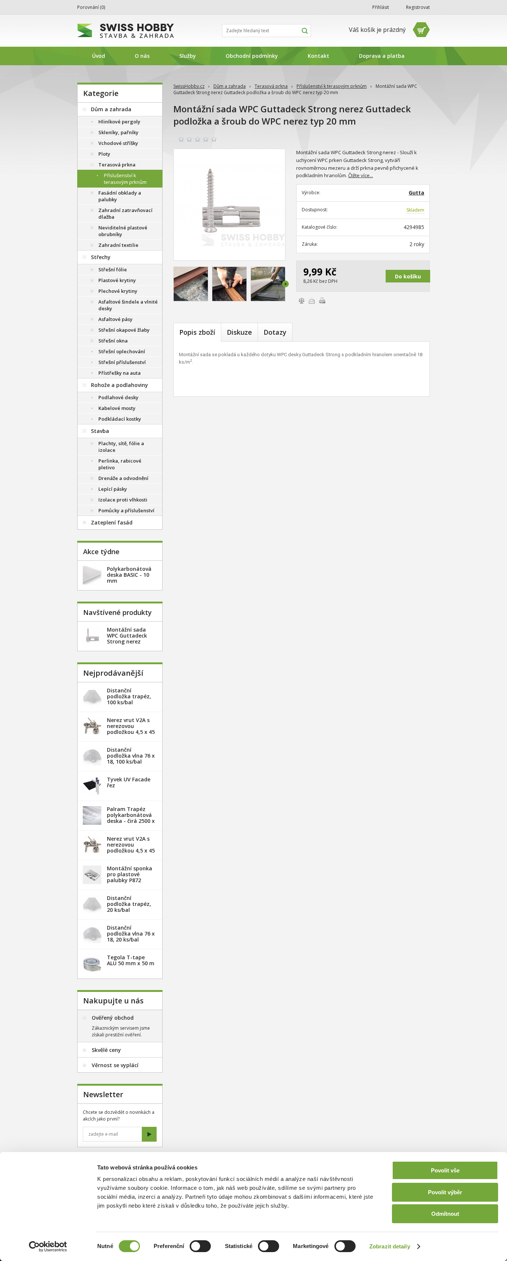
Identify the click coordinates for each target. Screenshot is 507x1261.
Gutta (416, 192)
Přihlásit (380, 7)
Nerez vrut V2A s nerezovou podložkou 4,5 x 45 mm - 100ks (131, 847)
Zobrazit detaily (389, 1246)
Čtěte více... (360, 175)
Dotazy (275, 332)
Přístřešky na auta (119, 373)
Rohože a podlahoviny (119, 384)
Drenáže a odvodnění (123, 478)
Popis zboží (197, 332)
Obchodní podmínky (252, 55)
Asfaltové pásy (115, 319)
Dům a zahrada (229, 86)
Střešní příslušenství (122, 362)
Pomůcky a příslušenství (126, 510)
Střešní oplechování (121, 351)
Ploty (104, 153)
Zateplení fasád (112, 522)
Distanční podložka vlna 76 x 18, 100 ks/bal (131, 755)
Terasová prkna (271, 86)
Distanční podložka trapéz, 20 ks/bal (129, 903)
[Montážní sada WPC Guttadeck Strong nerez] (229, 204)
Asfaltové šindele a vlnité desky (128, 305)
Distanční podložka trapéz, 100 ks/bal (129, 696)
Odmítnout (445, 1214)
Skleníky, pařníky (118, 132)
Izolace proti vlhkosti (122, 499)
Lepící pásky (112, 489)
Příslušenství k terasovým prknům (332, 86)
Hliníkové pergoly (119, 121)
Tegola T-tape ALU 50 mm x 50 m (130, 960)
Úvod (98, 55)
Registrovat (418, 7)
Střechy (101, 257)
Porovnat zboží (301, 300)
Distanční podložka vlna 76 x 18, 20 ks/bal (131, 933)
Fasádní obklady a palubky (119, 196)
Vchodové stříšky (118, 143)
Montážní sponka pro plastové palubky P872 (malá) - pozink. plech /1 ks (129, 880)
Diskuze (239, 332)
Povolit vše (445, 1170)
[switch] (200, 1246)
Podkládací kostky (119, 419)
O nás (142, 55)
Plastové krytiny (117, 280)
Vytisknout (322, 300)
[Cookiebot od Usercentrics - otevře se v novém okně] (48, 1246)
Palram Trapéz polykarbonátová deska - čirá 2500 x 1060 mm (131, 817)
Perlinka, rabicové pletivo (119, 464)
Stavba (100, 430)
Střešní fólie (112, 269)
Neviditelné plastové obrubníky (122, 231)
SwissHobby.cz (189, 86)
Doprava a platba (382, 55)
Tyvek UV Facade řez (128, 782)
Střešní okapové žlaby (124, 330)
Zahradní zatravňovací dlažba (125, 213)
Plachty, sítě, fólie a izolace (121, 446)
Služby (187, 55)
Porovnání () (91, 7)
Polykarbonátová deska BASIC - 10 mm (129, 574)
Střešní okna (113, 340)
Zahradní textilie (118, 245)
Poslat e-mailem (311, 300)
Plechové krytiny (117, 291)
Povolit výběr (445, 1192)
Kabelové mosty (116, 408)
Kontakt (318, 55)
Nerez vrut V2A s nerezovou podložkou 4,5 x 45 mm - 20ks (131, 728)
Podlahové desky (118, 397)
